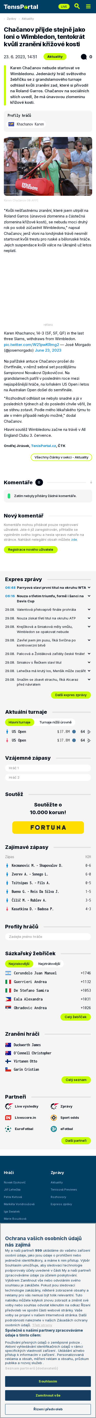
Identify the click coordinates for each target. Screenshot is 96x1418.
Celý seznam (76, 1080)
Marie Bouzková (15, 1218)
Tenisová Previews (64, 1189)
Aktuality (28, 18)
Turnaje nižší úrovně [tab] (55, 722)
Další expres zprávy (71, 695)
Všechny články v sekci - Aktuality (61, 457)
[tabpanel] (48, 736)
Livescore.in (25, 1117)
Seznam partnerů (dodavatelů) (31, 1368)
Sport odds (69, 1117)
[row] (48, 731)
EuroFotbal (24, 1129)
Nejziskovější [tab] (19, 964)
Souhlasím (48, 1381)
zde (74, 539)
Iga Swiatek (12, 1211)
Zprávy (11, 18)
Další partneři (76, 1140)
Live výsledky (26, 1106)
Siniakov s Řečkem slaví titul (39, 662)
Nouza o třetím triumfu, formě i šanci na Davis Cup (50, 598)
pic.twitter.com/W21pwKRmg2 (31, 344)
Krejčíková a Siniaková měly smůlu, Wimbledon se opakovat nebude (45, 629)
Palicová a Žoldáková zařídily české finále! (51, 654)
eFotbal (66, 1129)
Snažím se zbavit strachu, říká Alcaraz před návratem (47, 682)
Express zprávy (61, 1204)
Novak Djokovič (15, 1182)
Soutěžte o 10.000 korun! (48, 808)
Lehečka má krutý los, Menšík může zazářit (51, 671)
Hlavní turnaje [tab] (19, 722)
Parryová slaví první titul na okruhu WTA (51, 587)
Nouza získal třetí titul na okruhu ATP (46, 618)
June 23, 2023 (48, 350)
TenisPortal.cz (43, 446)
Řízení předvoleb (48, 1409)
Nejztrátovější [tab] (49, 964)
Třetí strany (42, 1325)
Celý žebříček (76, 1017)
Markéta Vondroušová (19, 1204)
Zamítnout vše (48, 1395)
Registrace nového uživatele (30, 549)
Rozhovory (58, 1197)
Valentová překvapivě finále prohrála (46, 609)
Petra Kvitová (13, 1197)
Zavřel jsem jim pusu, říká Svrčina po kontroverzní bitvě (46, 642)
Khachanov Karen (30, 124)
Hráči (9, 1172)
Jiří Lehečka (12, 1189)
